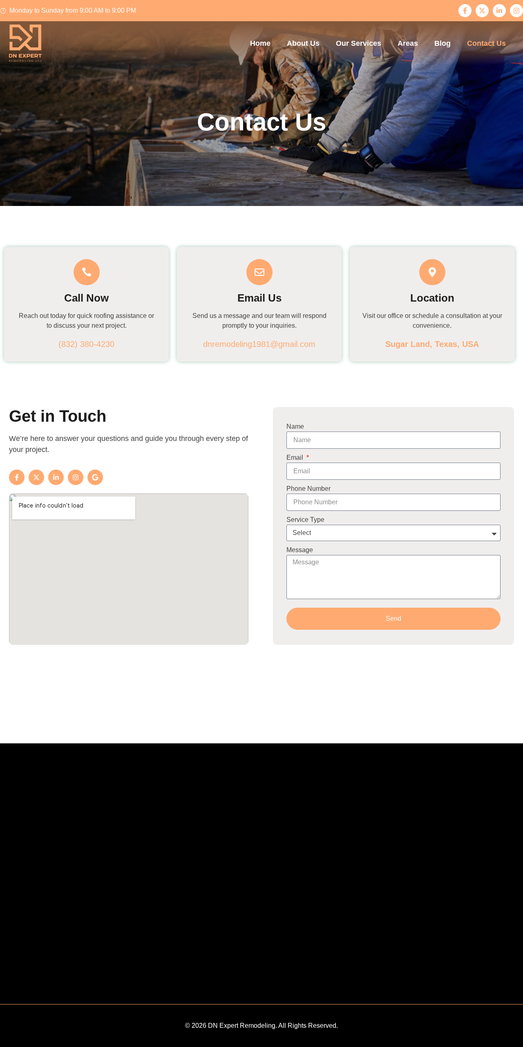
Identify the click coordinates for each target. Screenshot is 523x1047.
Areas (408, 43)
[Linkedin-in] (499, 10)
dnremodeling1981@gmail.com (259, 344)
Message (299, 549)
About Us (303, 43)
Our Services (358, 43)
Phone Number (308, 488)
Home (260, 43)
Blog (442, 43)
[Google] (95, 477)
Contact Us (486, 43)
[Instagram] (516, 10)
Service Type (305, 519)
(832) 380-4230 (86, 344)
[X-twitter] (482, 10)
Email (295, 457)
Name (295, 426)
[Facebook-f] (465, 10)
